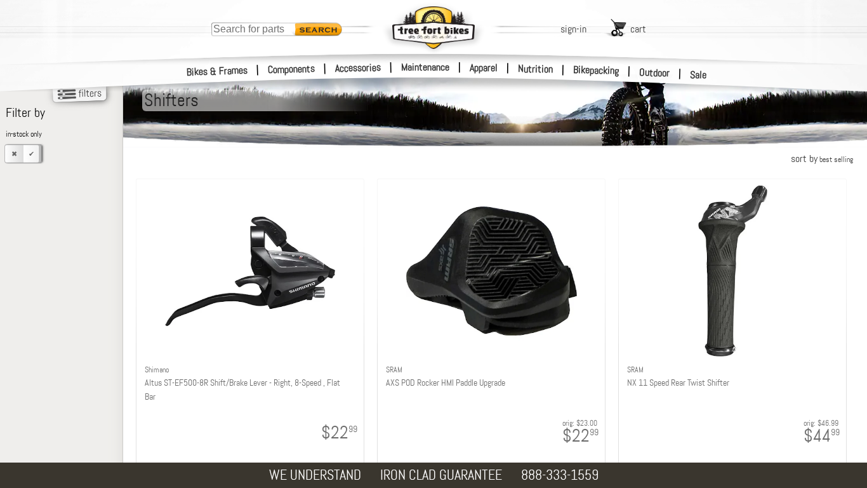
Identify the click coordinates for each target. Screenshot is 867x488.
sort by (822, 158)
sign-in (573, 29)
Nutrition (535, 69)
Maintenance (425, 67)
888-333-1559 (560, 475)
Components (291, 69)
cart (638, 29)
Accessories (358, 67)
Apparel (484, 67)
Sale (698, 74)
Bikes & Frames (217, 71)
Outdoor (654, 72)
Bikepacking (596, 70)
